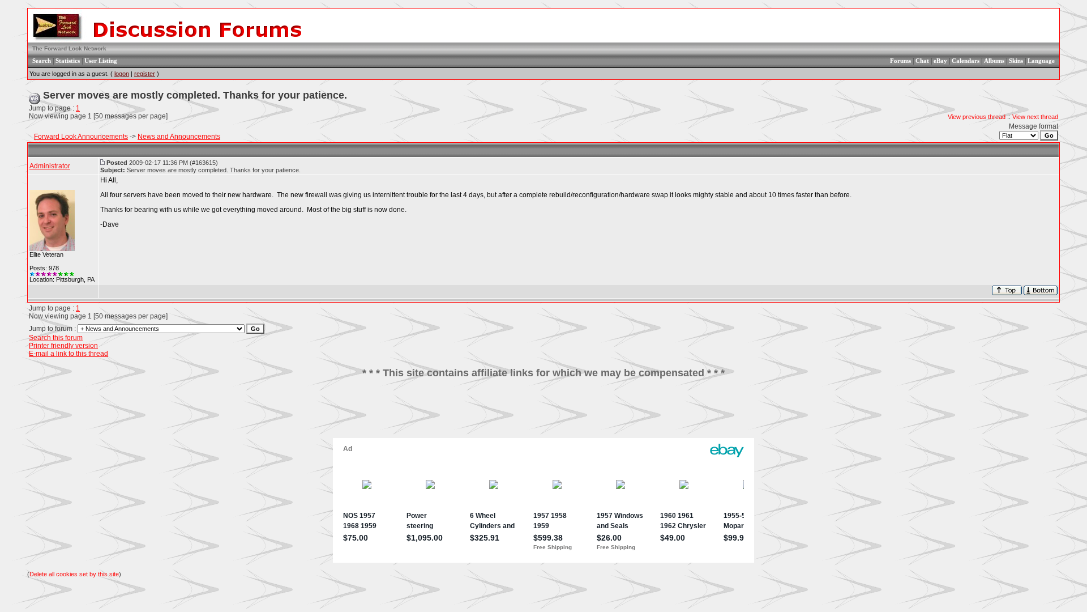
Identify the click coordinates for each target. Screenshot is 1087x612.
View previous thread (976, 116)
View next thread (1035, 116)
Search (41, 60)
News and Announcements (179, 137)
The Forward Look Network (69, 48)
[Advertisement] (543, 412)
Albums (994, 60)
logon (121, 73)
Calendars (965, 60)
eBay (940, 60)
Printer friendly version (63, 346)
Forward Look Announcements (81, 137)
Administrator (49, 166)
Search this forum (56, 338)
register (144, 73)
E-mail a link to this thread (68, 354)
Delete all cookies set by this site (74, 574)
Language (1041, 60)
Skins (1016, 60)
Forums (900, 60)
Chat (922, 60)
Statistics (67, 60)
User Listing (100, 60)
